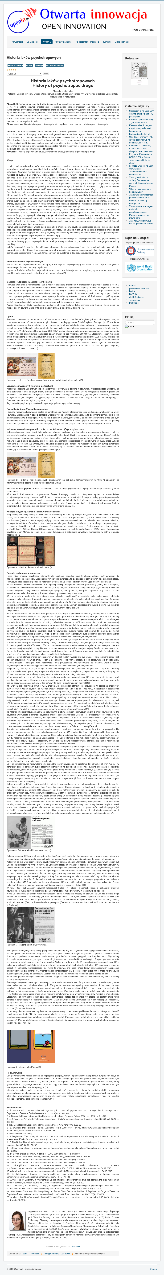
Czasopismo (32, 41)
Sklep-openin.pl (122, 41)
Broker (132, 291)
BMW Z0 (133, 294)
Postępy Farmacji (15, 65)
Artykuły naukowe (63, 41)
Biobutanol (134, 302)
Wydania (47, 41)
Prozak (29, 65)
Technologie (134, 299)
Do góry (153, 1268)
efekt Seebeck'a (136, 296)
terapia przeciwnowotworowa (139, 287)
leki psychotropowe (54, 65)
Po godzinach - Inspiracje (87, 41)
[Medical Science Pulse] (139, 250)
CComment (75, 1246)
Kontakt (107, 41)
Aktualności (17, 41)
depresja (39, 65)
